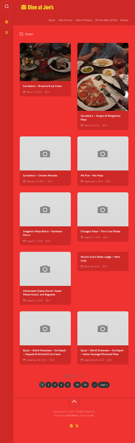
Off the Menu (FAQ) (106, 20)
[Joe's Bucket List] (6, 22)
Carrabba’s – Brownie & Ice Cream (42, 86)
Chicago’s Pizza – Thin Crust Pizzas (100, 231)
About (52, 20)
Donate (124, 20)
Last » (103, 384)
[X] (6, 32)
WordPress (73, 415)
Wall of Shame (84, 20)
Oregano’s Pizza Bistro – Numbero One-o (42, 233)
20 (85, 384)
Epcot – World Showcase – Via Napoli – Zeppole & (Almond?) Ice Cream (44, 352)
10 (77, 384)
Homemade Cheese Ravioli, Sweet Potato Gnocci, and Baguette (42, 292)
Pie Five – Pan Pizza (92, 175)
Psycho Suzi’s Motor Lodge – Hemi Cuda (100, 258)
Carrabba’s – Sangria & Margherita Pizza (100, 117)
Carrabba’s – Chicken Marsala (40, 175)
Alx (92, 415)
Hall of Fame (66, 20)
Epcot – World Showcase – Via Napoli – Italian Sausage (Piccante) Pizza (102, 352)
